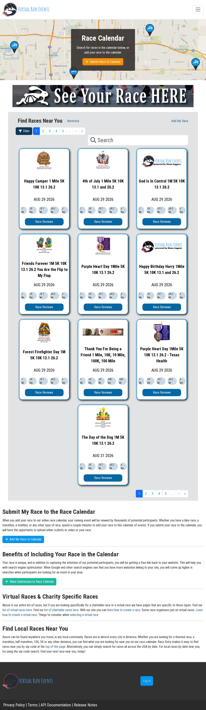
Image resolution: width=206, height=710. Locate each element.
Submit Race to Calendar (105, 62)
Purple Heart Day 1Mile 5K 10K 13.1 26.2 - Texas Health (161, 355)
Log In (147, 681)
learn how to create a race (123, 610)
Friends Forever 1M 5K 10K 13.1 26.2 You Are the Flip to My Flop (44, 269)
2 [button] (43, 131)
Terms (33, 705)
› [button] (178, 493)
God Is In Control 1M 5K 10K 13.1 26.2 (162, 184)
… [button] (70, 131)
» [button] (82, 131)
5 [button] (63, 131)
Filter (26, 131)
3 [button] (49, 131)
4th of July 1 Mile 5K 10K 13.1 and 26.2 (103, 184)
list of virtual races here (17, 610)
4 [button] (56, 131)
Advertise (73, 121)
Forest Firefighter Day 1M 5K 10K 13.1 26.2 (44, 354)
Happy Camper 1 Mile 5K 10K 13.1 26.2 (44, 184)
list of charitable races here (61, 610)
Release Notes (85, 705)
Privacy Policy (14, 705)
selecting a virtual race (84, 615)
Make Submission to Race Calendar (31, 582)
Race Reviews (44, 222)
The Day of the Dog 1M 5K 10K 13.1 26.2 (103, 440)
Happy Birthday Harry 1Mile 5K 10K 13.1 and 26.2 (161, 269)
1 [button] (36, 131)
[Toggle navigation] (198, 9)
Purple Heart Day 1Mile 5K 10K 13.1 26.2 (103, 269)
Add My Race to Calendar (25, 539)
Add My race (179, 121)
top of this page (55, 647)
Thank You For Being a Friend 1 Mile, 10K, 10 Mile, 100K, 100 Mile (103, 355)
